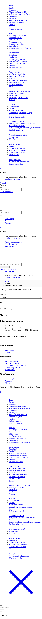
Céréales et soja (15, 42)
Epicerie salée (14, 53)
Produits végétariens (16, 23)
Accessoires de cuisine (17, 153)
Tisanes (12, 108)
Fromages (13, 18)
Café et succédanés (16, 111)
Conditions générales (12, 368)
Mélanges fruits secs (16, 93)
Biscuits (12, 78)
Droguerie (13, 146)
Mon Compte (9, 219)
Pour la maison (14, 144)
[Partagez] (6, 607)
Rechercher (5, 267)
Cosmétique (13, 137)
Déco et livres (14, 155)
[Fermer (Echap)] (8, 607)
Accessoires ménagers (17, 148)
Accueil (7, 281)
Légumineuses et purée (17, 44)
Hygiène (12, 139)
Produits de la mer (16, 67)
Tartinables (13, 57)
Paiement (8, 221)
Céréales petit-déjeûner (17, 74)
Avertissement (10, 370)
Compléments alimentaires (19, 162)
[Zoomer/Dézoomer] (1, 607)
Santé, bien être (15, 160)
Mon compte (9, 246)
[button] (0, 168)
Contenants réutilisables (18, 150)
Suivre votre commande (13, 242)
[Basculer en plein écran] (3, 607)
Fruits (11, 8)
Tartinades (13, 16)
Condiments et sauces (17, 126)
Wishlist (7, 223)
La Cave (12, 115)
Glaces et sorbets (15, 29)
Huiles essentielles (16, 164)
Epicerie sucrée (14, 72)
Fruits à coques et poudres (18, 98)
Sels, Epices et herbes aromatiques (22, 124)
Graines (12, 100)
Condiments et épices (16, 121)
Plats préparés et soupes (18, 61)
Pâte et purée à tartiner (17, 76)
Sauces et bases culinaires (18, 63)
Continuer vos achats (12, 179)
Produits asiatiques (16, 130)
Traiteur (12, 25)
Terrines (12, 65)
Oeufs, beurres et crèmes (18, 21)
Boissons (12, 104)
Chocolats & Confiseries (18, 80)
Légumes (12, 10)
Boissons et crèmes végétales (20, 48)
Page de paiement (11, 244)
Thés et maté (14, 106)
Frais (11, 6)
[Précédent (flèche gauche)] (1, 609)
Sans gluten (13, 46)
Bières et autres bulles (17, 117)
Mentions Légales (11, 361)
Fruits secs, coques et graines (19, 91)
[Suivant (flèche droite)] (3, 609)
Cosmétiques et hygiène (18, 135)
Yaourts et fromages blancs (19, 12)
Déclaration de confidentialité (15, 365)
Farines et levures (15, 38)
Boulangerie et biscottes (18, 36)
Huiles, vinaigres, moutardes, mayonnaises (25, 128)
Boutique (8, 352)
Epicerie (12, 33)
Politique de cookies (12, 363)
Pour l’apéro (13, 55)
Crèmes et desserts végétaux (19, 14)
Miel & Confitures (16, 85)
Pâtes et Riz (13, 40)
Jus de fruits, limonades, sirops (20, 113)
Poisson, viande (15, 27)
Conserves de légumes (17, 59)
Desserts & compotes (17, 83)
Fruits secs (13, 96)
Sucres (11, 87)
